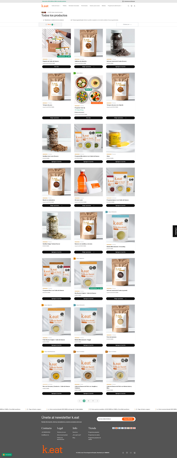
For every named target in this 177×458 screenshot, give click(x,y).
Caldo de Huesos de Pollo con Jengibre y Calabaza (86, 387)
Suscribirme (128, 419)
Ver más (56, 66)
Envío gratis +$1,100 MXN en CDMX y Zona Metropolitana (54, 1)
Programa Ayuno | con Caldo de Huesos (118, 200)
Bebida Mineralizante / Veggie (83, 339)
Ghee (108, 156)
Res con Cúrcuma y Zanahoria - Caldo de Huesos (56, 386)
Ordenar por (126, 24)
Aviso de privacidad (62, 435)
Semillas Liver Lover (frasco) (50, 156)
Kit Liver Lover (79, 200)
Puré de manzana (111, 337)
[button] (56, 6)
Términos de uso (61, 432)
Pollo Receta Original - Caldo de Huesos (54, 339)
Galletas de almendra (80, 61)
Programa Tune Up (80, 107)
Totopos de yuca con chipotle (115, 105)
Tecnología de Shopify (90, 452)
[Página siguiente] (97, 400)
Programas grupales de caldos (94, 438)
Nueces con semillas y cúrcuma (83, 244)
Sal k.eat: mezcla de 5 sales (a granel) (117, 290)
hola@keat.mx (45, 435)
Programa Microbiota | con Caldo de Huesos (87, 156)
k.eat (82, 452)
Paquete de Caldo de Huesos (51, 61)
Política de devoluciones (60, 438)
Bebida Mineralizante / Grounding (116, 246)
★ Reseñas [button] (176, 231)
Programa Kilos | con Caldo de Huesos (53, 290)
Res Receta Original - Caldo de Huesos (85, 293)
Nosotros (75, 432)
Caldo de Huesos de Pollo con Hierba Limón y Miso (119, 387)
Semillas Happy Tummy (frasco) (51, 244)
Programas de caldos (94, 435)
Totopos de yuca (47, 105)
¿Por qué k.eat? (77, 435)
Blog (74, 437)
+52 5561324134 (45, 432)
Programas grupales (93, 432)
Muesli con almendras (49, 200)
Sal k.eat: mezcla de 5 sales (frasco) (116, 61)
